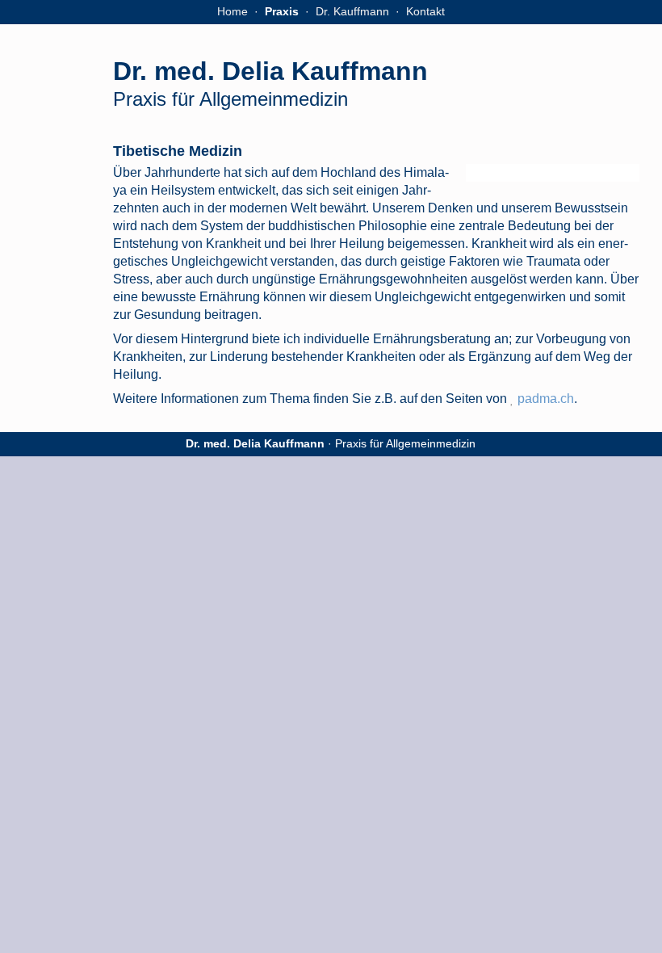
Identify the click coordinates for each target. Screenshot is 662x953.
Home (232, 11)
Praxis (282, 11)
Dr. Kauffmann (352, 11)
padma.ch (545, 398)
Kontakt (425, 11)
